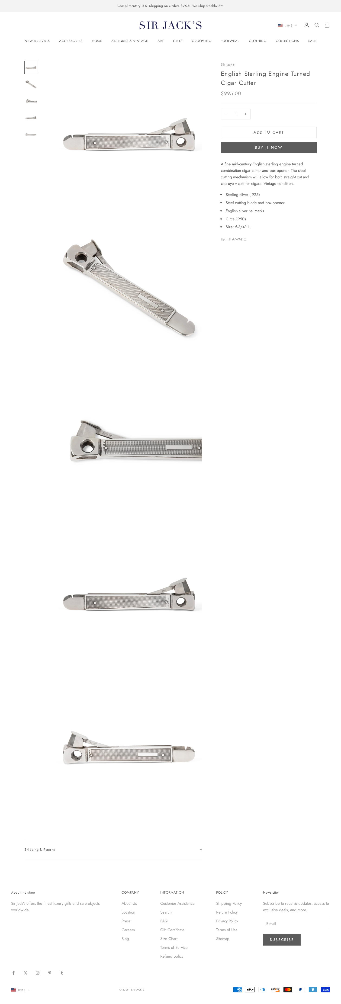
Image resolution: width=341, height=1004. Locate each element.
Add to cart (269, 132)
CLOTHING (258, 40)
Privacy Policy (227, 921)
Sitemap (222, 938)
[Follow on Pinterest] (49, 973)
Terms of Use (227, 930)
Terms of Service (174, 947)
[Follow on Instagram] (37, 973)
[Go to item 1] (30, 67)
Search (166, 912)
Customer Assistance (177, 903)
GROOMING (202, 40)
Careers (128, 930)
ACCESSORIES (71, 40)
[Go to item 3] (30, 100)
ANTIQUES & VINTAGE (129, 40)
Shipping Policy (229, 903)
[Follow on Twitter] (25, 973)
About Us (129, 903)
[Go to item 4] (30, 117)
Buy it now (269, 147)
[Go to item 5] (30, 134)
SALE (312, 40)
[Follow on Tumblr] (61, 973)
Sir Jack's (228, 64)
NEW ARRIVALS (37, 40)
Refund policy (171, 956)
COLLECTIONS (287, 40)
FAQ (163, 921)
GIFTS (178, 40)
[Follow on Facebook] (13, 973)
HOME (97, 40)
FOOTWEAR (230, 40)
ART (161, 40)
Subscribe (282, 939)
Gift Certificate (172, 930)
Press (126, 921)
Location (128, 912)
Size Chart (168, 938)
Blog (125, 938)
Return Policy (227, 912)
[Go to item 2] (30, 84)
